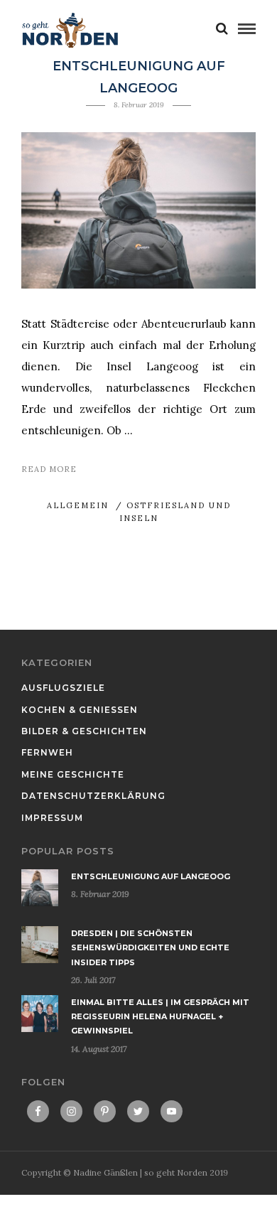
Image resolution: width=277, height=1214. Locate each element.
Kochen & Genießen (79, 709)
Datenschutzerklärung (93, 795)
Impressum (52, 817)
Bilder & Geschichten (84, 731)
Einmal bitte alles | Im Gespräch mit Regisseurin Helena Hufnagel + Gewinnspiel (160, 1016)
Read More (49, 469)
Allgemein (78, 505)
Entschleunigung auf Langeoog (150, 876)
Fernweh (47, 752)
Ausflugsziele (63, 687)
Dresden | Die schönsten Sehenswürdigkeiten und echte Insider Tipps (150, 947)
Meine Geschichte (72, 774)
